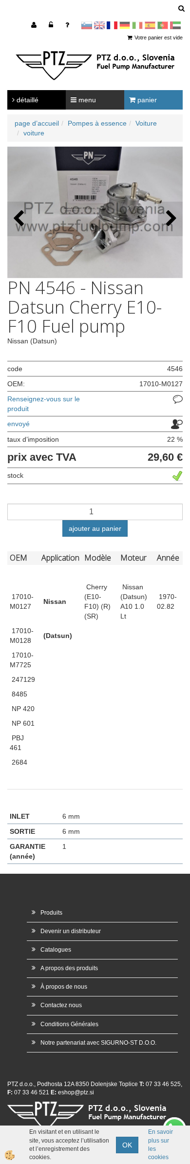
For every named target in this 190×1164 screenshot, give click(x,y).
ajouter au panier (95, 528)
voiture (33, 133)
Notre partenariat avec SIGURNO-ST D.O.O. (98, 1042)
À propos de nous (63, 986)
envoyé (18, 424)
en (99, 25)
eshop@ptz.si (76, 1092)
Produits (51, 912)
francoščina (112, 25)
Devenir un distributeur (70, 931)
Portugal (162, 25)
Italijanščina (137, 25)
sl (86, 25)
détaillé (26, 100)
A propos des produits (69, 968)
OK (127, 1145)
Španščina (150, 25)
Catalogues (55, 949)
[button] (170, 219)
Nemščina (124, 25)
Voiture (146, 123)
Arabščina (175, 25)
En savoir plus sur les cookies (160, 1144)
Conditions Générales (69, 1024)
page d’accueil (37, 123)
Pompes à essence (97, 123)
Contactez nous (61, 1005)
